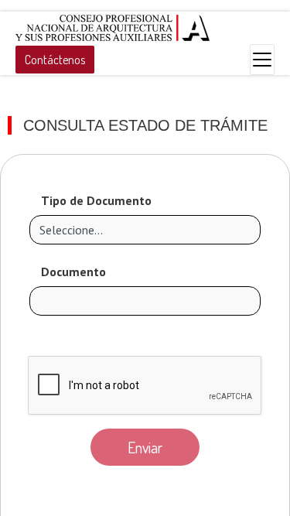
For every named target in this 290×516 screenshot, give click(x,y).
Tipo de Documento (96, 200)
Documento (73, 271)
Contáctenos (55, 59)
